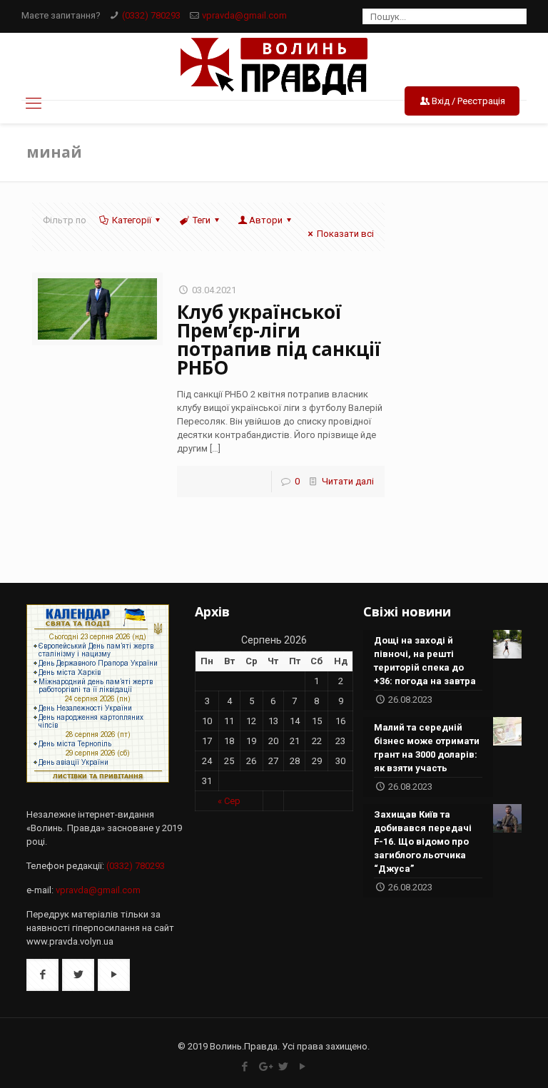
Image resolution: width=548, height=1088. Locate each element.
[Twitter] (283, 1066)
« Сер (229, 800)
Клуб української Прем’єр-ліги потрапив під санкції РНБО (279, 339)
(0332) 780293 (151, 15)
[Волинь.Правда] (274, 66)
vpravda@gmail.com (244, 15)
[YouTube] (302, 1066)
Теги (201, 220)
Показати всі (345, 233)
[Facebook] (245, 1066)
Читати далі (348, 481)
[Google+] (264, 1066)
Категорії (131, 220)
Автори (266, 220)
